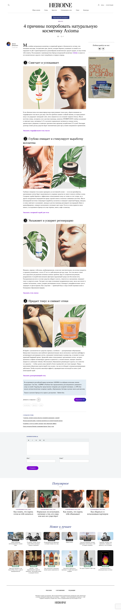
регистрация (109, 5)
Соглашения (60, 590)
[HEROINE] (60, 5)
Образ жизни (36, 10)
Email (62, 458)
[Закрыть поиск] (117, 3)
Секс (29, 509)
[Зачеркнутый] (36, 440)
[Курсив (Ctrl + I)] (32, 440)
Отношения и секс (66, 10)
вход (102, 5)
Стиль (46, 10)
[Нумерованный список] (43, 440)
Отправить (32, 468)
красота (35, 405)
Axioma (75, 53)
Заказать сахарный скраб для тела (36, 212)
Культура (86, 10)
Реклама (49, 590)
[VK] (99, 48)
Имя (28, 458)
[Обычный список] (40, 440)
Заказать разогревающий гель (34, 375)
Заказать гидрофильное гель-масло (36, 130)
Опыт (77, 10)
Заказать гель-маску (31, 293)
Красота (54, 10)
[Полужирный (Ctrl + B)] (28, 440)
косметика (27, 405)
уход (41, 405)
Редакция (72, 590)
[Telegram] (103, 48)
